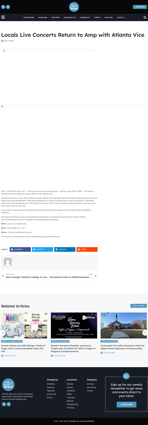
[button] (145, 17)
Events (97, 17)
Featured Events (16, 341)
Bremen (54, 341)
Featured (55, 17)
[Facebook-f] (3, 7)
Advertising (28, 17)
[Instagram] (8, 7)
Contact (121, 17)
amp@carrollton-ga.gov (50, 236)
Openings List (70, 17)
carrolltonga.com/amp (14, 220)
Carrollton (6, 341)
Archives (109, 17)
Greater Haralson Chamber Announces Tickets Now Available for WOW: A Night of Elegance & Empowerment (73, 348)
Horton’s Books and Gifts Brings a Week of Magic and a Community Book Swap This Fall (23, 348)
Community (85, 17)
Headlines (42, 17)
